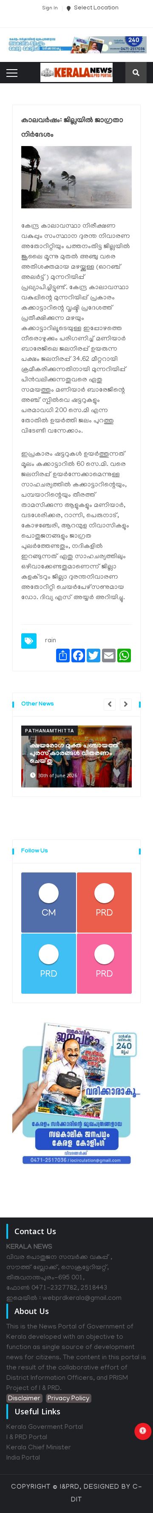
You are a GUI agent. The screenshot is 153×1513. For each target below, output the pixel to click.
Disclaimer (24, 1399)
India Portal (23, 1458)
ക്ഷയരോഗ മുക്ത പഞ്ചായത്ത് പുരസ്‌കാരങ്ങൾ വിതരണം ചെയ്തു (74, 753)
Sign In (50, 8)
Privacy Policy (68, 1399)
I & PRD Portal (26, 1438)
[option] (76, 756)
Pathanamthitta (49, 730)
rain (50, 641)
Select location (96, 8)
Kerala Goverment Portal (44, 1427)
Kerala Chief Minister (38, 1448)
